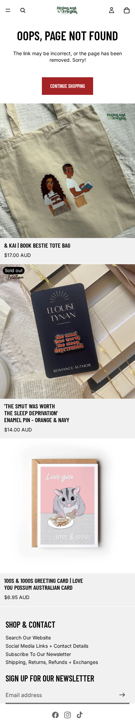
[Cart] (126, 10)
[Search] (22, 10)
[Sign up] (122, 695)
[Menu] (8, 10)
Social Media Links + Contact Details (47, 646)
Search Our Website (28, 637)
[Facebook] (55, 715)
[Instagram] (67, 715)
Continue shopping (67, 86)
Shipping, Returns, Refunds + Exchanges (52, 662)
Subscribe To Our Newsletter (38, 654)
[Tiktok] (79, 715)
